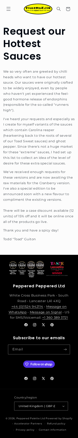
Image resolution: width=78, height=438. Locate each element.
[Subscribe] (65, 349)
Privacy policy (25, 429)
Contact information (52, 429)
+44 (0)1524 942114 (27, 306)
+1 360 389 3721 (55, 317)
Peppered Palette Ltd (30, 418)
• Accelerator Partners (27, 423)
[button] (8, 9)
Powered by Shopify (59, 418)
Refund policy (56, 423)
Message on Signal (46, 312)
